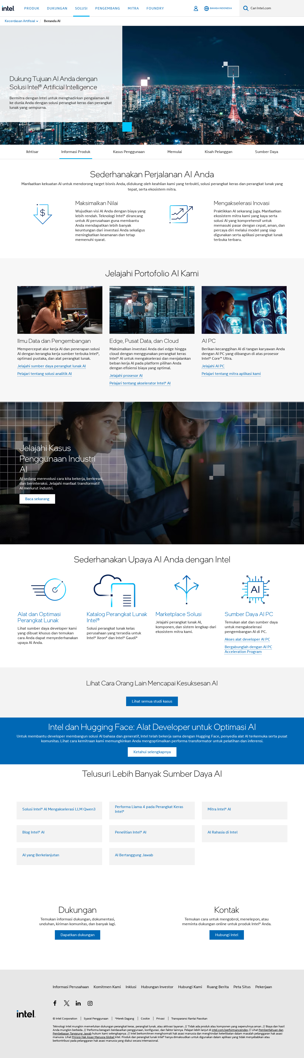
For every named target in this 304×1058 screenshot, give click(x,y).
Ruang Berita (218, 987)
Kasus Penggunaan (129, 151)
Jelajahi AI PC (213, 366)
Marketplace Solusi (179, 614)
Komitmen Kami (107, 987)
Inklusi (131, 987)
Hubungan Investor (157, 987)
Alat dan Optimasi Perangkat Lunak (39, 617)
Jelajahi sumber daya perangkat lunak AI (51, 366)
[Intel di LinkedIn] (78, 1004)
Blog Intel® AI (33, 832)
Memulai (174, 151)
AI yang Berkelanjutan (40, 855)
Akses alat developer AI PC (247, 639)
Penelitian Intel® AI (130, 832)
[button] (152, 209)
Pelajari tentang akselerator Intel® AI (140, 383)
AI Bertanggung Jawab (134, 855)
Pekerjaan (263, 987)
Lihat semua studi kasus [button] (152, 701)
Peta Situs (242, 987)
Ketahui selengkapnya (152, 752)
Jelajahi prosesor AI (125, 375)
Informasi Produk (75, 151)
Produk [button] (31, 8)
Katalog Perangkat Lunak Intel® (117, 617)
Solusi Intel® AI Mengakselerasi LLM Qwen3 (59, 809)
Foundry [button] (155, 8)
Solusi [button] (81, 8)
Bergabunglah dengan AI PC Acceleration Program (248, 649)
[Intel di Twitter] (67, 1004)
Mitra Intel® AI (219, 809)
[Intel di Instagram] (90, 1004)
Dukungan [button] (57, 8)
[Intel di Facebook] (55, 1004)
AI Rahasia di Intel (223, 832)
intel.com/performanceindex (230, 1030)
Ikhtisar (32, 151)
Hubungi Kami (190, 987)
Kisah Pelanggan (218, 151)
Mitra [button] (133, 8)
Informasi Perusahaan (71, 987)
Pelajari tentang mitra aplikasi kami (231, 373)
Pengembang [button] (107, 8)
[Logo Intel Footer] (26, 1013)
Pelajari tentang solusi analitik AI (44, 373)
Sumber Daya (266, 151)
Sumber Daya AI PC (249, 614)
